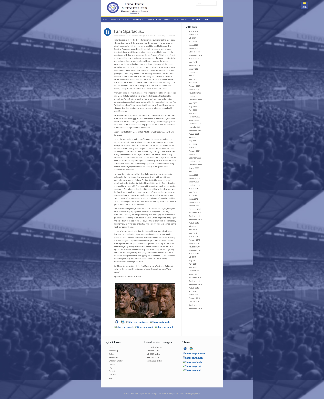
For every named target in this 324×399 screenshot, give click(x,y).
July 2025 (192, 38)
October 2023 (194, 72)
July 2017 (192, 257)
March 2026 (193, 35)
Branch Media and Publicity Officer (134, 35)
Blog (163, 35)
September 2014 (195, 308)
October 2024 (194, 52)
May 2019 (193, 192)
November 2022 (195, 93)
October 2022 (194, 96)
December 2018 (195, 209)
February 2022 (194, 117)
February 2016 (194, 298)
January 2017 (194, 274)
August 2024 (194, 59)
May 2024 (193, 62)
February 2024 (194, 65)
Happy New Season (154, 347)
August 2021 (194, 134)
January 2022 (194, 120)
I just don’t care (153, 351)
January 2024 (194, 69)
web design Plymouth (192, 394)
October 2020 (194, 161)
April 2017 (193, 264)
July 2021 (192, 137)
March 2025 (193, 45)
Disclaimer (113, 375)
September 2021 (195, 130)
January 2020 (194, 182)
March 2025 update (154, 361)
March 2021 (193, 148)
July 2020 (192, 172)
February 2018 (194, 240)
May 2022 (193, 107)
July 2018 (192, 226)
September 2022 (195, 100)
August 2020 (194, 168)
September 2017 (195, 250)
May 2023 (193, 79)
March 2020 (193, 175)
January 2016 (194, 302)
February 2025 (194, 48)
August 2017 (194, 254)
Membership (113, 351)
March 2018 (193, 237)
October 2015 (194, 305)
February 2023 (194, 86)
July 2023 (192, 76)
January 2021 (194, 154)
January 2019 (194, 206)
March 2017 (193, 267)
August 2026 (194, 31)
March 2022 (193, 113)
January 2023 (194, 89)
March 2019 (193, 199)
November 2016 (195, 278)
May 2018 (193, 233)
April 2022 (193, 110)
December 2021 (195, 124)
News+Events (114, 357)
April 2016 (193, 291)
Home (111, 347)
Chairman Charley (116, 361)
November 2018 (195, 213)
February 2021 (194, 151)
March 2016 (193, 295)
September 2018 (195, 219)
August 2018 (194, 223)
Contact (112, 371)
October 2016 (194, 281)
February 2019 (194, 202)
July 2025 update (153, 354)
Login (111, 378)
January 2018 (194, 243)
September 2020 (195, 165)
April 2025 (193, 42)
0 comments (171, 35)
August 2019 (194, 189)
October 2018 (194, 216)
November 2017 (195, 247)
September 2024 (195, 55)
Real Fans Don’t (153, 357)
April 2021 (193, 144)
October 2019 (194, 185)
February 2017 (194, 271)
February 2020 (194, 178)
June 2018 (193, 230)
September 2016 (195, 284)
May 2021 (193, 141)
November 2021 (195, 127)
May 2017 (193, 260)
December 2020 (195, 158)
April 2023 (193, 83)
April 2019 (193, 195)
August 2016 (194, 288)
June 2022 (193, 103)
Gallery (111, 354)
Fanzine (112, 364)
